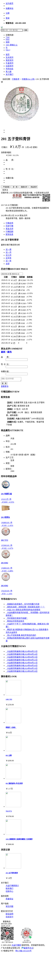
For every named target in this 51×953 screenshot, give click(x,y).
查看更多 (5, 386)
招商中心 (9, 891)
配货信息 (9, 234)
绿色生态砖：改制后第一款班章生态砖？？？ (25, 607)
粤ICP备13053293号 (23, 951)
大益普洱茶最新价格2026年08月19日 (21, 668)
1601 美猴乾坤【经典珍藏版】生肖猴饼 (19, 839)
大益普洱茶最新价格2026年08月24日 (21, 654)
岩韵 (7, 42)
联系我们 (9, 888)
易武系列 (9, 60)
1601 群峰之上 (12, 45)
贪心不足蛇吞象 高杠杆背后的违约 (21, 635)
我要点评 (23, 187)
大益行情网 (16, 945)
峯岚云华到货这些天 (15, 621)
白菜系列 (9, 66)
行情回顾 (9, 232)
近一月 (8, 252)
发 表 (4, 383)
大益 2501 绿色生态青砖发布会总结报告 (23, 610)
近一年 (8, 261)
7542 (7, 37)
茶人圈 (8, 72)
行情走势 (9, 223)
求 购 (14, 187)
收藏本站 (9, 8)
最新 (3, 352)
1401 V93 (9, 699)
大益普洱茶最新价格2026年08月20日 (21, 666)
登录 (7, 18)
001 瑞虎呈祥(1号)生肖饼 (14, 783)
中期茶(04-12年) (28, 79)
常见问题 (9, 906)
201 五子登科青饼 (12, 873)
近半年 (8, 258)
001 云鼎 (9, 755)
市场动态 (9, 69)
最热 (9, 352)
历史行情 (9, 226)
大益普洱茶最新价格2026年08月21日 (21, 663)
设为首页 (9, 3)
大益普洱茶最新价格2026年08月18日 (21, 671)
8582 (7, 39)
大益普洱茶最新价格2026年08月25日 (21, 651)
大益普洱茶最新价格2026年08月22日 (21, 660)
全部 (7, 264)
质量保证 (9, 899)
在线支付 (9, 917)
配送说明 (9, 914)
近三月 (8, 255)
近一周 (8, 250)
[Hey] (8, 50)
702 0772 (9, 811)
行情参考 (15, 79)
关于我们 (9, 74)
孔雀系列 (9, 63)
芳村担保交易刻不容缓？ (17, 618)
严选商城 (5, 187)
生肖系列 (9, 57)
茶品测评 (33, 187)
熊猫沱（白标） (11, 727)
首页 (7, 55)
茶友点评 (9, 229)
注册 (7, 13)
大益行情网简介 (12, 886)
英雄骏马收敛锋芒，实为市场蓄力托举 (22, 604)
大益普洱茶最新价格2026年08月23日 (21, 657)
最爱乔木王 (28, 948)
